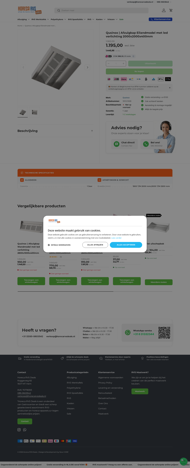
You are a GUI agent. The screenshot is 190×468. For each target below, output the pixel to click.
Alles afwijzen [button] (95, 245)
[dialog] (95, 234)
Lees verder (116, 238)
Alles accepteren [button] (126, 245)
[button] (59, 245)
